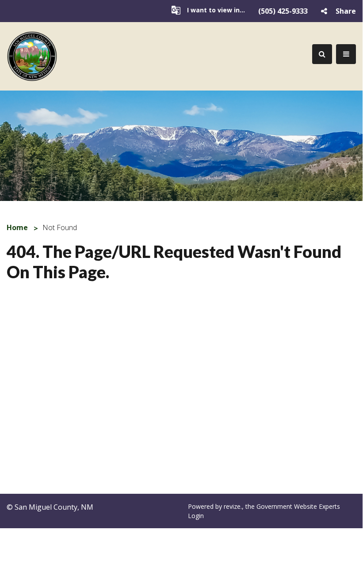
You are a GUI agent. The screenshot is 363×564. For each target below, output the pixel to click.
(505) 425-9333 (283, 11)
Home (17, 227)
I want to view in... (216, 10)
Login (196, 515)
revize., (234, 506)
